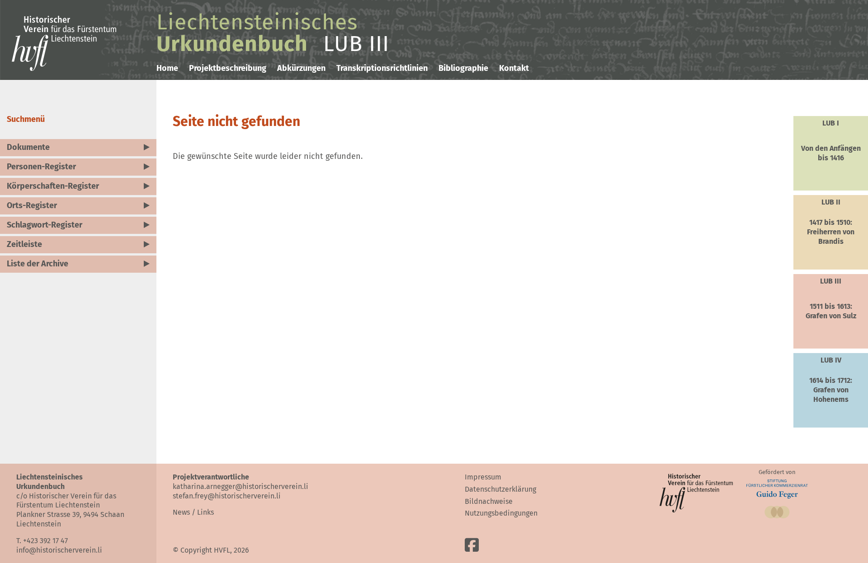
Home (167, 68)
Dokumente (28, 147)
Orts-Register (32, 205)
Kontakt (514, 68)
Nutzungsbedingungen (501, 513)
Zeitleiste (24, 244)
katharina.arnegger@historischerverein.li (240, 486)
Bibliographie (463, 68)
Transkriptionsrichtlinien (382, 68)
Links (205, 512)
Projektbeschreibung (227, 68)
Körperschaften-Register (53, 186)
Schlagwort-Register (44, 225)
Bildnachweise (489, 501)
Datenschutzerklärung (500, 489)
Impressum (483, 477)
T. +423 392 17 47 (42, 540)
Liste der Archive (37, 264)
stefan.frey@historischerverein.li (227, 496)
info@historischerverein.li (59, 550)
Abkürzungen (301, 68)
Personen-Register (41, 167)
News (181, 512)
